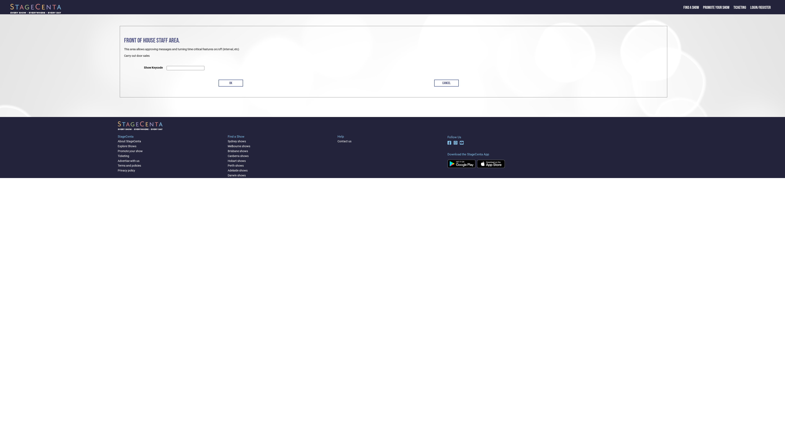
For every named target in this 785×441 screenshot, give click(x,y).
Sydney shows (237, 141)
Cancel (446, 83)
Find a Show (691, 7)
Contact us (344, 141)
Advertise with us (128, 161)
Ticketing (739, 7)
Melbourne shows (239, 146)
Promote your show (130, 151)
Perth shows (236, 165)
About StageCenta (129, 141)
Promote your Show (716, 7)
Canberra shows (238, 156)
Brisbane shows (238, 151)
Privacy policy (126, 170)
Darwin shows (237, 175)
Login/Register (760, 7)
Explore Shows (127, 146)
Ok (230, 83)
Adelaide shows (238, 170)
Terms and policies (129, 165)
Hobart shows (237, 161)
